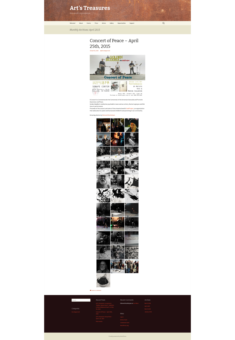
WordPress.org (124, 325)
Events (89, 23)
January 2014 (148, 312)
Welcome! (72, 23)
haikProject (130, 108)
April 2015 (147, 306)
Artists (104, 23)
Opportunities (122, 23)
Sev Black (136, 303)
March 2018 (148, 303)
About (81, 23)
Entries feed (123, 320)
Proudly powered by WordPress (117, 336)
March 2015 (148, 309)
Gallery (112, 23)
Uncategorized (106, 50)
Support (132, 23)
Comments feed (124, 322)
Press (96, 23)
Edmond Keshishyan (108, 115)
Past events (99, 321)
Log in (121, 317)
